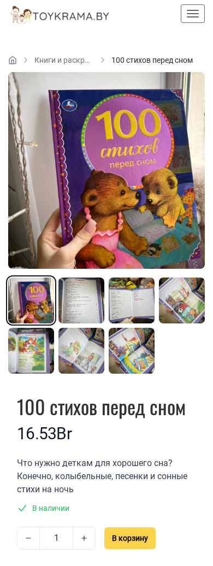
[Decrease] (28, 538)
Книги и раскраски (64, 60)
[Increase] (84, 538)
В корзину (130, 538)
